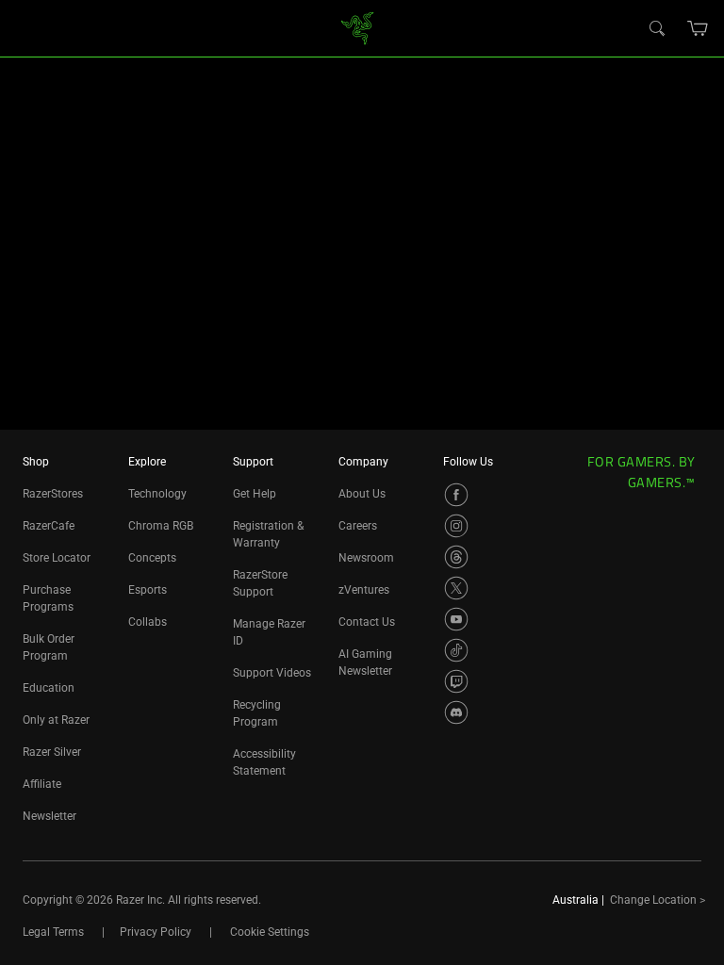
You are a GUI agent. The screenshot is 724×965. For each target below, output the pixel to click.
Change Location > (657, 900)
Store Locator (56, 557)
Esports (147, 590)
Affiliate (42, 784)
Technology (157, 493)
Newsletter (49, 816)
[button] (698, 28)
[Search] (656, 27)
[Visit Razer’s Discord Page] (456, 712)
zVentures (363, 590)
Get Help (254, 493)
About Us (362, 493)
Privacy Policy (155, 932)
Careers (357, 525)
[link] (357, 27)
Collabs (147, 622)
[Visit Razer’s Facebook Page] (456, 495)
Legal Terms (53, 932)
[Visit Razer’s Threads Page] (456, 557)
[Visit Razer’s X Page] (456, 588)
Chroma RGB (160, 525)
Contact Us (366, 622)
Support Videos (272, 672)
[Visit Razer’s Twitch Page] (456, 681)
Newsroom (366, 557)
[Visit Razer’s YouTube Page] (456, 619)
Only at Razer (56, 720)
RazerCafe (48, 525)
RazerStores (53, 493)
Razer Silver (52, 752)
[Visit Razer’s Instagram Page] (456, 526)
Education (48, 688)
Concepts (152, 557)
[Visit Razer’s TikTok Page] (456, 650)
